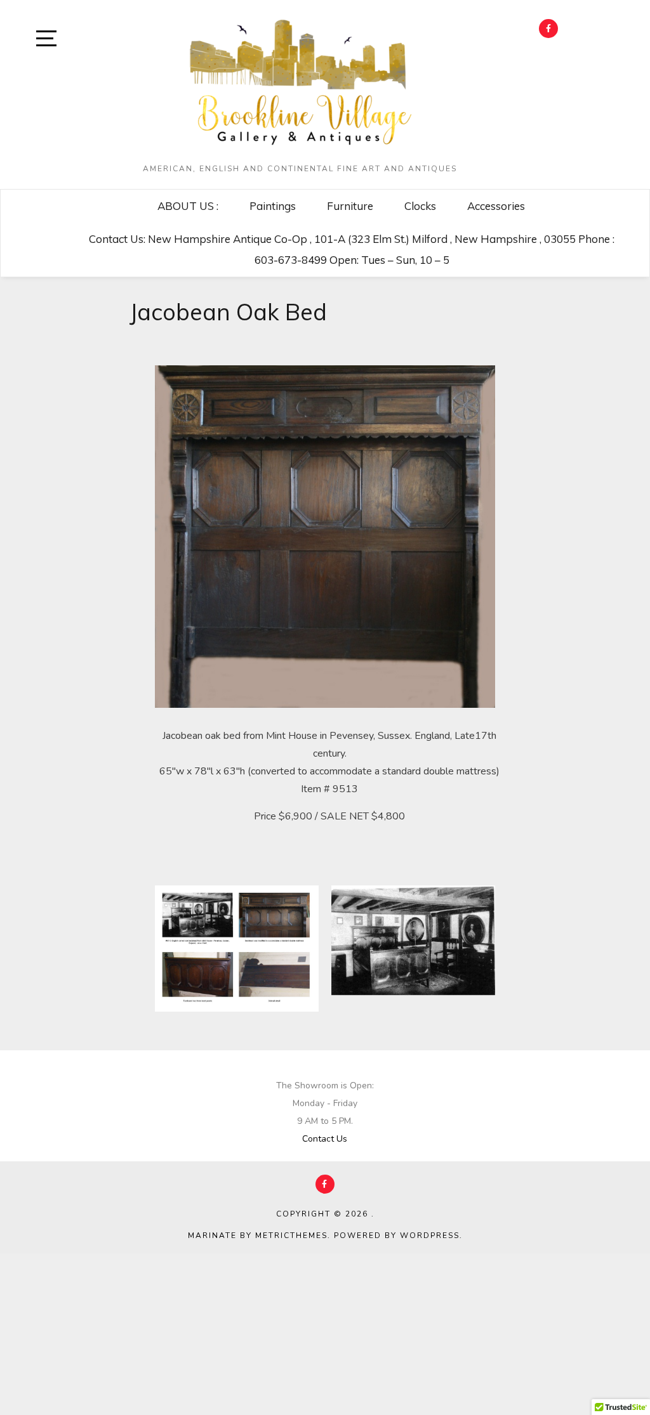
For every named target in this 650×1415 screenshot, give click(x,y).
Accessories (496, 205)
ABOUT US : (187, 205)
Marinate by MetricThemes (258, 1235)
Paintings (272, 205)
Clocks (420, 205)
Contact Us (324, 1139)
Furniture (350, 205)
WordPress (430, 1235)
